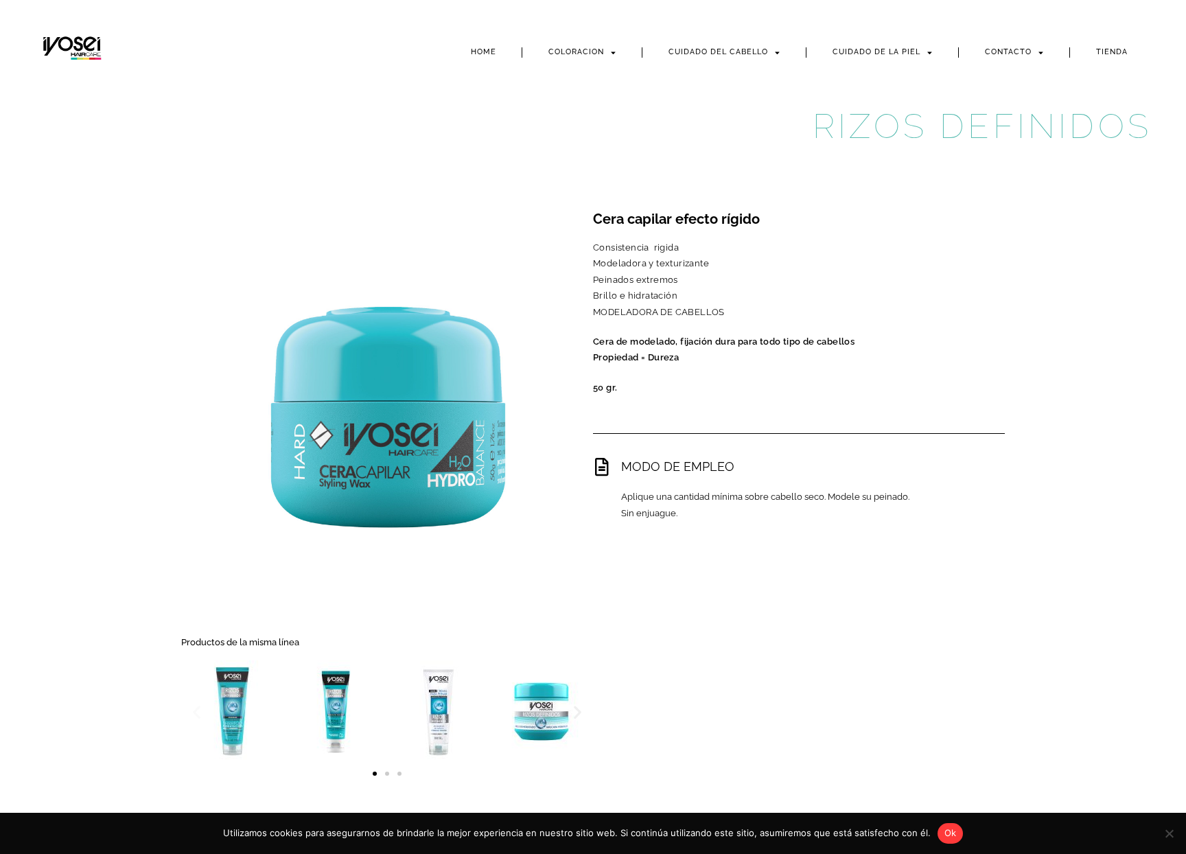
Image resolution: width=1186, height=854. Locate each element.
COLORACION (576, 51)
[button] (196, 712)
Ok (950, 832)
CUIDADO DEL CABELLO (718, 51)
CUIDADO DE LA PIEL (876, 51)
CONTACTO (1008, 51)
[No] (1169, 833)
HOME (483, 51)
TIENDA (1112, 51)
